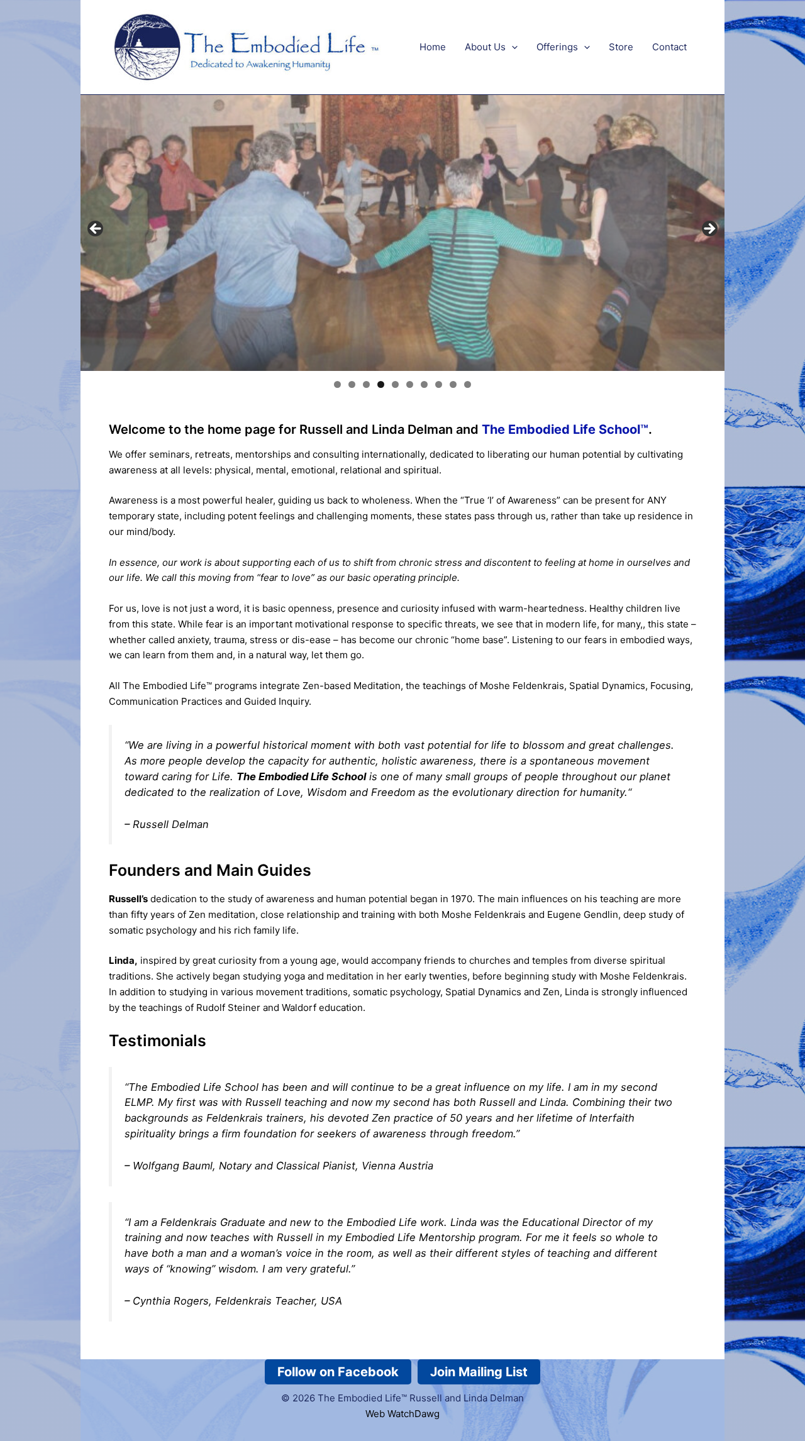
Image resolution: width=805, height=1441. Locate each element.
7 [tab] (424, 384)
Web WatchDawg (402, 1414)
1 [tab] (337, 384)
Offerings (557, 47)
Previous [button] (96, 229)
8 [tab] (438, 384)
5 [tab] (395, 384)
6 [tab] (409, 384)
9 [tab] (453, 384)
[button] (512, 47)
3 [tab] (366, 384)
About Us (485, 47)
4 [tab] (380, 384)
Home (432, 47)
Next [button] (708, 229)
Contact (669, 47)
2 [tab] (351, 384)
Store (621, 47)
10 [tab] (468, 384)
